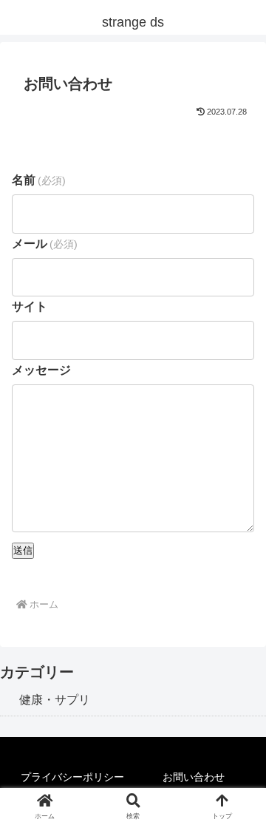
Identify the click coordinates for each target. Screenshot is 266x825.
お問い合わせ (194, 777)
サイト (29, 306)
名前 (39, 180)
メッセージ (41, 370)
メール (45, 243)
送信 (23, 550)
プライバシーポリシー (72, 777)
